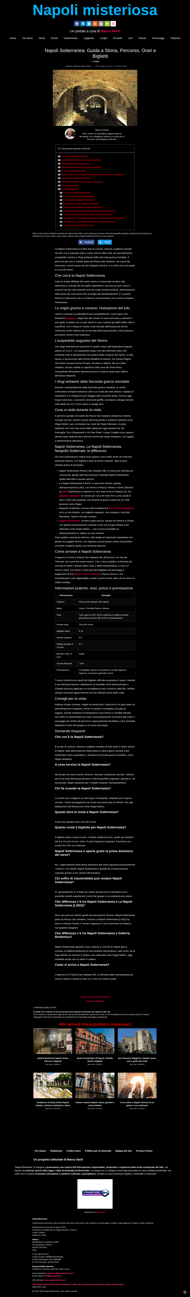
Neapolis (71, 318)
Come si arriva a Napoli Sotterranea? (78, 225)
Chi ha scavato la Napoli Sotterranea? (79, 200)
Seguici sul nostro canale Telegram (95, 997)
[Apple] (101, 23)
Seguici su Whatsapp (95, 1001)
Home (13, 38)
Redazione (56, 1150)
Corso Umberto (91, 574)
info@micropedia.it (52, 1276)
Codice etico (74, 1150)
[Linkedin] (83, 23)
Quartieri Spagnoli (69, 495)
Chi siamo (27, 38)
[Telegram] (89, 23)
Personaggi (158, 38)
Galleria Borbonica (69, 520)
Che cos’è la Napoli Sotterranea (74, 156)
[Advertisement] (95, 1130)
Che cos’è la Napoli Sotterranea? (77, 193)
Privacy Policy (144, 1150)
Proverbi (117, 38)
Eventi (54, 38)
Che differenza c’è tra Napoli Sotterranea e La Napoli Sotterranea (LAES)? (93, 218)
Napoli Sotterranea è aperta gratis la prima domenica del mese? (89, 211)
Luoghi (103, 38)
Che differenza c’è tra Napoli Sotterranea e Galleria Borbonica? (89, 222)
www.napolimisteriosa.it (54, 1280)
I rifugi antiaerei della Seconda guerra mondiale (81, 167)
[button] (86, 242)
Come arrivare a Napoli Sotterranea (76, 178)
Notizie (142, 38)
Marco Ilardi (110, 31)
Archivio (86, 1284)
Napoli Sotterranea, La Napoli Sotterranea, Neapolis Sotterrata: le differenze (92, 174)
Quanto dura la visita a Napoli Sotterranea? (81, 204)
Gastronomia (70, 38)
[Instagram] (113, 23)
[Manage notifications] (185, 1292)
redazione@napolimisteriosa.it (60, 1273)
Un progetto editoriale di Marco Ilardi (58, 1159)
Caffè (65, 491)
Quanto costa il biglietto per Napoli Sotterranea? (83, 207)
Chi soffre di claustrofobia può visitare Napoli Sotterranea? (87, 214)
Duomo (78, 574)
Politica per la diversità (98, 1150)
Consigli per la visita (69, 185)
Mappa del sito (123, 1150)
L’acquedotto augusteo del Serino (75, 164)
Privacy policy (105, 1284)
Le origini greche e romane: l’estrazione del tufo (81, 160)
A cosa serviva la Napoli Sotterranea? (78, 196)
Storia (42, 38)
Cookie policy (118, 1284)
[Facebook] (77, 23)
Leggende (88, 38)
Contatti (94, 1284)
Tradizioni (175, 38)
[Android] (107, 23)
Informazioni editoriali (42, 1284)
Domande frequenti (69, 189)
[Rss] (95, 23)
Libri (130, 38)
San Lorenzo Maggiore (121, 508)
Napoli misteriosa (95, 10)
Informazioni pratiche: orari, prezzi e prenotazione (82, 182)
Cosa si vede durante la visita (73, 171)
